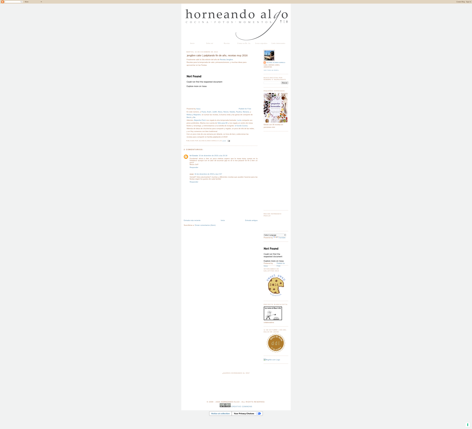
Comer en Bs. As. (244, 43)
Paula (203, 112)
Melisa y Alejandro (194, 115)
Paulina (239, 112)
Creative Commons (241, 406)
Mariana (246, 112)
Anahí (209, 112)
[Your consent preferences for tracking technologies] (467, 424)
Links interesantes (278, 43)
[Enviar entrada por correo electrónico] (228, 140)
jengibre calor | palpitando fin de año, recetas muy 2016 (217, 55)
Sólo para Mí (223, 123)
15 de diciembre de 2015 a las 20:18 (213, 156)
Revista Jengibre (226, 59)
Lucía (239, 120)
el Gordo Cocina (241, 126)
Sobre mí (209, 43)
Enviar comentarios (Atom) (205, 225)
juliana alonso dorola (275, 62)
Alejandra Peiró (200, 120)
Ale (194, 117)
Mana (220, 112)
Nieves (226, 112)
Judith (214, 112)
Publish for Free (245, 109)
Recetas (227, 43)
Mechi (189, 117)
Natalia (232, 112)
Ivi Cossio (194, 156)
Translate (282, 238)
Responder (194, 167)
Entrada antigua (251, 220)
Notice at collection (220, 413)
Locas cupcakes (261, 43)
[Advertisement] (276, 171)
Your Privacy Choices (244, 413)
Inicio (192, 43)
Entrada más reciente (192, 220)
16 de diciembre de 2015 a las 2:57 (208, 174)
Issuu (198, 109)
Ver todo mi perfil (271, 70)
